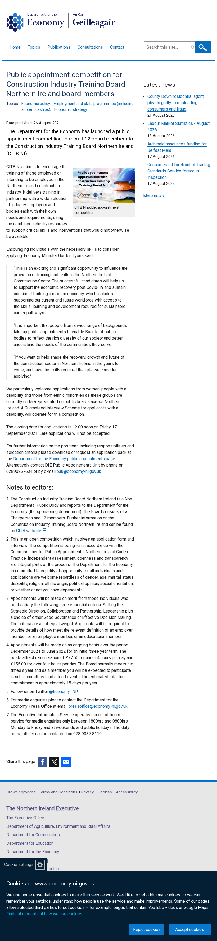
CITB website (30, 530)
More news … (155, 195)
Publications (58, 47)
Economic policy (35, 103)
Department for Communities (33, 834)
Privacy (87, 792)
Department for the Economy (32, 851)
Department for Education (29, 843)
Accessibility (127, 792)
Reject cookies (147, 929)
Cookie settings (19, 864)
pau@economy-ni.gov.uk (79, 471)
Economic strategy (70, 109)
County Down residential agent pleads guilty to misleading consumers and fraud (175, 103)
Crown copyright (20, 792)
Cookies (105, 792)
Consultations (90, 47)
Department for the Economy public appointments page (64, 458)
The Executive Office (25, 817)
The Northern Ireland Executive (42, 808)
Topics (34, 47)
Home (15, 47)
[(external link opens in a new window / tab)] (42, 762)
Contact (117, 47)
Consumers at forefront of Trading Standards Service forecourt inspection (178, 171)
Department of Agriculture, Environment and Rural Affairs (58, 826)
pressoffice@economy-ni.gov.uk (98, 706)
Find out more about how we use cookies (44, 913)
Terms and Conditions (58, 792)
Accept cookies (189, 929)
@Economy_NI (64, 691)
